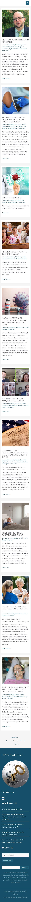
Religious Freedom (8, 259)
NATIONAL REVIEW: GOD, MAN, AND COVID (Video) (13, 400)
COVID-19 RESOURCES (12, 198)
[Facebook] (3, 798)
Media (15, 47)
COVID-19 (18, 45)
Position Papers (18, 126)
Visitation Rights (20, 538)
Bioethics (18, 327)
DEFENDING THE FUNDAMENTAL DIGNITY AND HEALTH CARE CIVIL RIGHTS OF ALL (15, 453)
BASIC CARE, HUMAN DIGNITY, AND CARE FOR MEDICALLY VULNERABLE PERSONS (15, 689)
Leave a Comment (8, 45)
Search (4, 865)
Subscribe (7, 860)
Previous (14, 737)
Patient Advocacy (21, 614)
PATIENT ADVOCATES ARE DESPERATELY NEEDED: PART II (15, 609)
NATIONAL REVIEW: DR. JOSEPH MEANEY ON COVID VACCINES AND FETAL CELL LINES (14, 321)
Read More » (6, 79)
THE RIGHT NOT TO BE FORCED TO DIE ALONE (12, 534)
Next (16, 744)
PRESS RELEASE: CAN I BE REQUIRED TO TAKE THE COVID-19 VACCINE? (13, 119)
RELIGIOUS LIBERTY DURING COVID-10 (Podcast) (14, 253)
